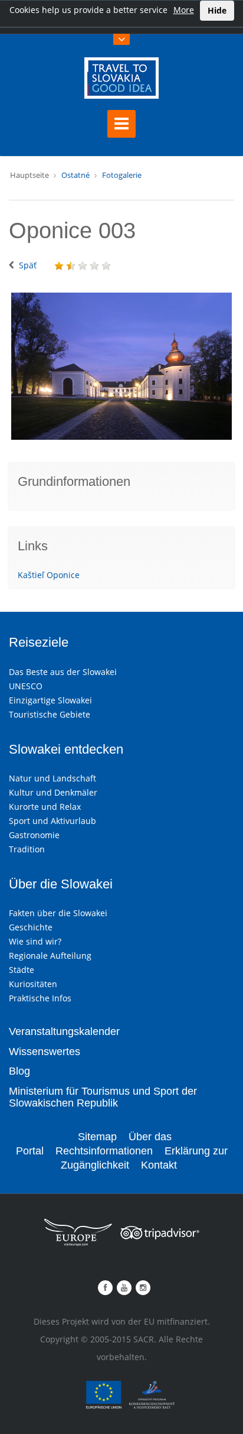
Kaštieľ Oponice (49, 574)
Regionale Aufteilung (50, 955)
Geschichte (30, 927)
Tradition (27, 849)
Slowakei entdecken (66, 749)
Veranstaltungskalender (64, 1031)
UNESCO (25, 686)
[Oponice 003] (121, 366)
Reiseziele (38, 642)
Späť (28, 265)
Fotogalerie (122, 175)
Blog (19, 1071)
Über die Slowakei (61, 884)
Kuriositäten (33, 983)
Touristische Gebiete (49, 714)
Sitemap (97, 1137)
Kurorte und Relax (45, 806)
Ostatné (75, 175)
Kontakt (159, 1165)
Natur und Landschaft (52, 778)
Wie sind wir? (35, 941)
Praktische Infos (40, 998)
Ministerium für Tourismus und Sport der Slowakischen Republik (103, 1097)
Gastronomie (34, 835)
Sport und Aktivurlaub (52, 820)
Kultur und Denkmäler (53, 792)
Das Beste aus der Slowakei (63, 671)
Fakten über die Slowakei (58, 913)
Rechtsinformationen (104, 1151)
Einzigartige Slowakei (50, 700)
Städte (21, 969)
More (183, 9)
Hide (217, 10)
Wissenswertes (44, 1051)
